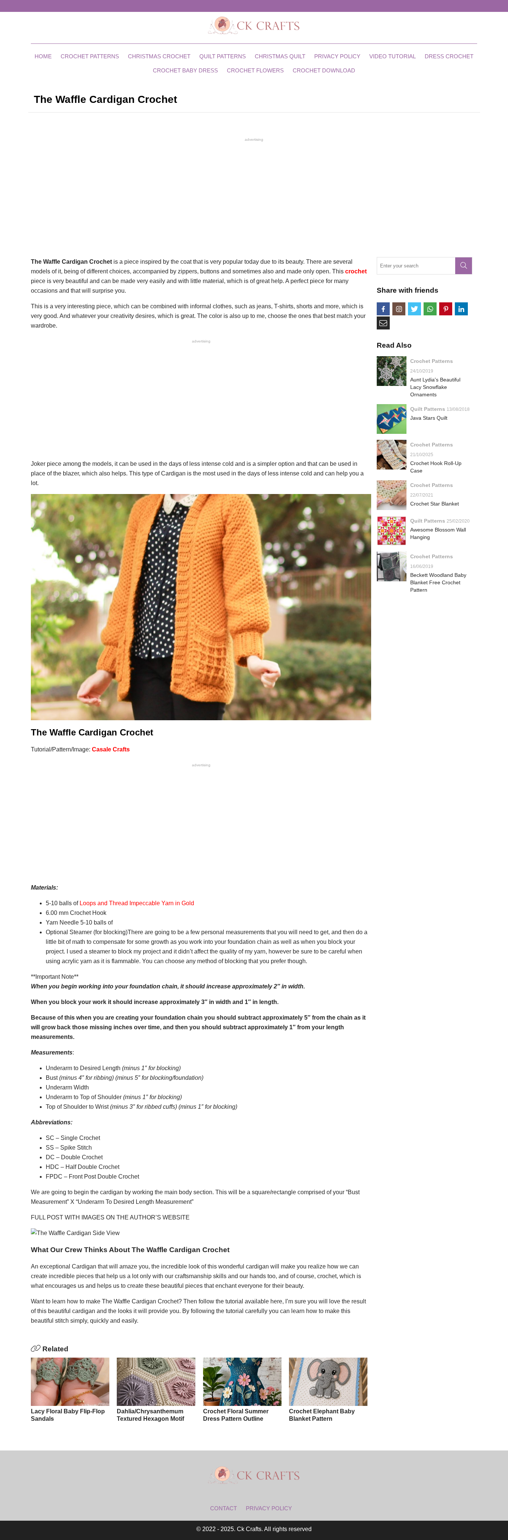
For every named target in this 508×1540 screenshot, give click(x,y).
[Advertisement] (254, 196)
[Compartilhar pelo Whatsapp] (430, 308)
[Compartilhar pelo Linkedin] (461, 308)
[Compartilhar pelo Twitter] (414, 308)
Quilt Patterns (222, 56)
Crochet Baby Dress (185, 70)
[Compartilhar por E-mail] (383, 322)
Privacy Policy (337, 56)
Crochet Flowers (255, 70)
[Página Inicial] (254, 25)
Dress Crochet (449, 56)
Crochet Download (324, 70)
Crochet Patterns (90, 56)
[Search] (463, 265)
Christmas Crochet (159, 56)
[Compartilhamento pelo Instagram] (398, 308)
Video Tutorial (392, 56)
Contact (223, 1508)
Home (43, 56)
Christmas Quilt (280, 56)
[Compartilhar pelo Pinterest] (445, 308)
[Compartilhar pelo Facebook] (383, 308)
